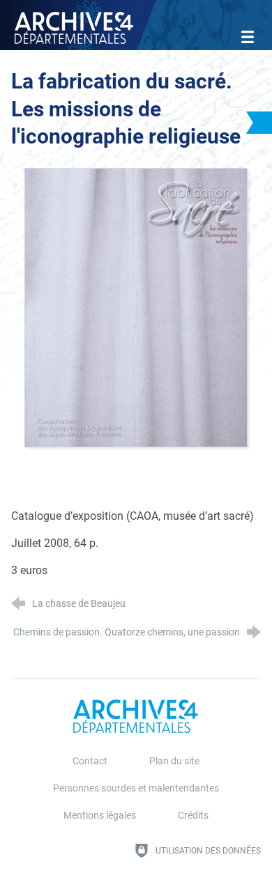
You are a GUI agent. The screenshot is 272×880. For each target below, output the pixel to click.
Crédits (193, 815)
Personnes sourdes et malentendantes (136, 788)
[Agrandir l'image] (136, 307)
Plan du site (174, 761)
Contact (90, 761)
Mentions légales (99, 815)
